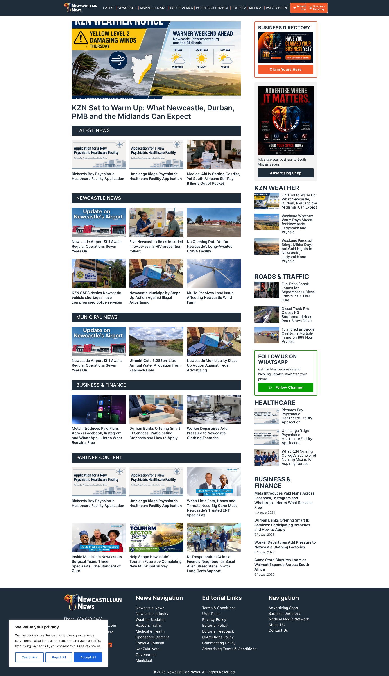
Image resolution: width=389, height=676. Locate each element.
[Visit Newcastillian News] (93, 603)
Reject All (59, 657)
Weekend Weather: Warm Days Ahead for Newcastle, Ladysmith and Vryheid (297, 223)
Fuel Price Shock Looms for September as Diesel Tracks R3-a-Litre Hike (298, 291)
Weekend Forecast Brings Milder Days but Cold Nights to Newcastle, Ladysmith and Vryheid (297, 250)
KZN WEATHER (276, 188)
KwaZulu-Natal (153, 8)
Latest (109, 8)
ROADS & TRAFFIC (281, 276)
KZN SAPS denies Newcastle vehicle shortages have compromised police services (97, 297)
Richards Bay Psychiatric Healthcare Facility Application (98, 176)
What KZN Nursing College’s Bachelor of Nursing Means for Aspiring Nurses (299, 457)
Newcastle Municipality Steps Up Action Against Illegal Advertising (154, 297)
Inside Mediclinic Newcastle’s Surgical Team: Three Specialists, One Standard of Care (97, 563)
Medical (256, 8)
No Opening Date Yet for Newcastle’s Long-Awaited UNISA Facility (210, 246)
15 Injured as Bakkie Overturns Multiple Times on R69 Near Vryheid (298, 335)
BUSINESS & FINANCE (101, 385)
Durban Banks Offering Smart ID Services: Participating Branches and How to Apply (154, 433)
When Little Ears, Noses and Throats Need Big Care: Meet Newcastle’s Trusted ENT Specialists (212, 508)
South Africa (181, 8)
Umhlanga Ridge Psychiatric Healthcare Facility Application (155, 176)
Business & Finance (212, 8)
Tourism (239, 8)
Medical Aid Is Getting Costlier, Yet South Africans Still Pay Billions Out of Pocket (213, 179)
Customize (29, 657)
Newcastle (127, 8)
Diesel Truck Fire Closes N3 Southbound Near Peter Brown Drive (296, 314)
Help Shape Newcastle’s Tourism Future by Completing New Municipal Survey (155, 561)
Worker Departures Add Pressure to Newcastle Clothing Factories (207, 433)
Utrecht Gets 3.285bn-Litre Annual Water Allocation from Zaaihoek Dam (154, 365)
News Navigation (159, 597)
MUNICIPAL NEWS (97, 317)
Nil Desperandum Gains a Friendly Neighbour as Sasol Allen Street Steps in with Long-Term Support (211, 563)
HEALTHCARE (275, 402)
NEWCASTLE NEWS (98, 198)
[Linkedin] (109, 645)
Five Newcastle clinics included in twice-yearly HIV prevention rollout (156, 246)
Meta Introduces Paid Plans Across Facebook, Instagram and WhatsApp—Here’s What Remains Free (97, 435)
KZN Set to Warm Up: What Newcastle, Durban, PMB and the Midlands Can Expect (153, 112)
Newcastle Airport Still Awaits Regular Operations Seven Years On (97, 246)
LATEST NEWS (93, 130)
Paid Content (277, 8)
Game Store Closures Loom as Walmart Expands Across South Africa (281, 565)
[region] (58, 643)
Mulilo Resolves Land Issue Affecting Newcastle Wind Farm (210, 297)
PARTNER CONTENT (99, 457)
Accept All (88, 657)
